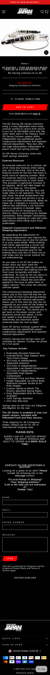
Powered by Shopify (25, 673)
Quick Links (11, 638)
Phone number (13, 522)
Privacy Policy (19, 568)
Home (24, 63)
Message (8, 535)
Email (6, 510)
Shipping (13, 85)
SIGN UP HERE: (13, 645)
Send (10, 558)
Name (6, 497)
